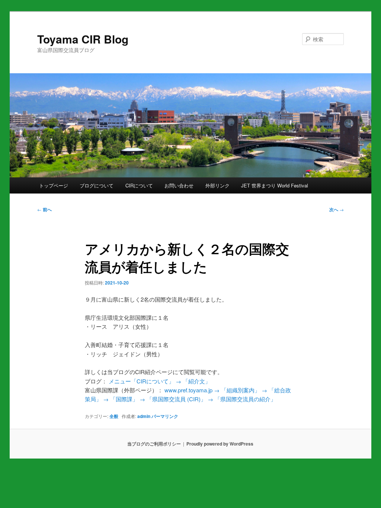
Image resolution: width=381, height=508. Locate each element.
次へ (336, 209)
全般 (113, 416)
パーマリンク (164, 416)
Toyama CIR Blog (82, 39)
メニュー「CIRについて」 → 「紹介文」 (160, 381)
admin (143, 416)
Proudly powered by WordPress (219, 443)
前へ (44, 209)
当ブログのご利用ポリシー (154, 443)
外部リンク (217, 185)
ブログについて (96, 185)
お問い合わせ (178, 185)
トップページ (53, 185)
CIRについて (139, 185)
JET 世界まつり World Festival (274, 185)
